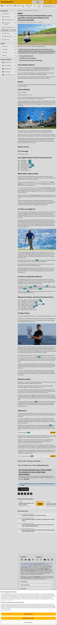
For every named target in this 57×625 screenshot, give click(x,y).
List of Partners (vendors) (6, 610)
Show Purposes (28, 622)
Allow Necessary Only (28, 618)
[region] (28, 607)
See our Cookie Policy (8, 600)
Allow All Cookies (28, 614)
